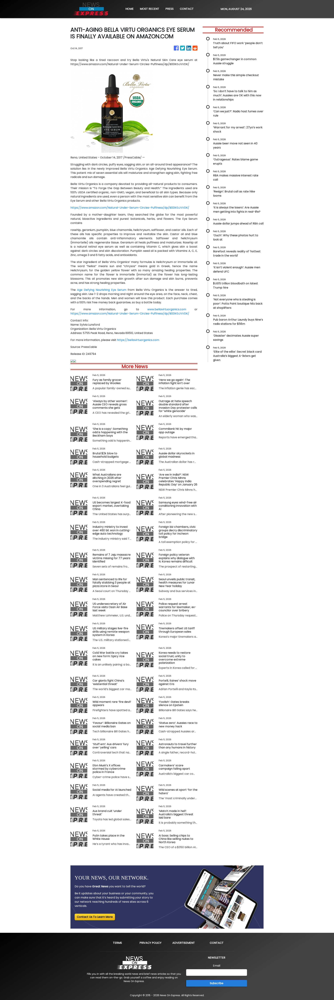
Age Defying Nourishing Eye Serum (101, 290)
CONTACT (187, 9)
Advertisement (183, 943)
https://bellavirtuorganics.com (138, 340)
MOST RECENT (149, 9)
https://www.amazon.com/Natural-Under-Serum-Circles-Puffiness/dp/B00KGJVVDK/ (129, 208)
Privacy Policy (150, 943)
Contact (217, 943)
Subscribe (216, 983)
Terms (117, 943)
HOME (129, 9)
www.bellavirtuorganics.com (166, 309)
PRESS (169, 9)
